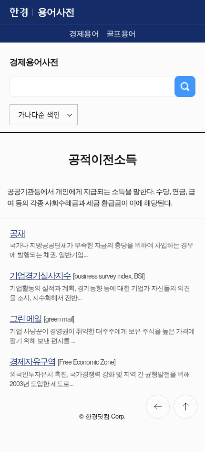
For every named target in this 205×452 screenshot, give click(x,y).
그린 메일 (25, 318)
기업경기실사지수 (40, 275)
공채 (17, 232)
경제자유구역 (32, 361)
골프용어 (121, 33)
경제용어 (84, 33)
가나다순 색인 (39, 114)
